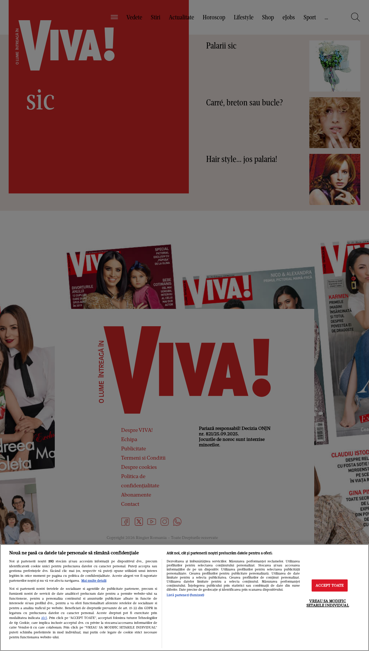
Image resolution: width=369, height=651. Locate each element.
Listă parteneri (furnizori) (185, 595)
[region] (184, 597)
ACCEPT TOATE (330, 585)
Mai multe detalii (93, 581)
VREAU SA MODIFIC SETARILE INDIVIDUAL (327, 603)
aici (44, 617)
